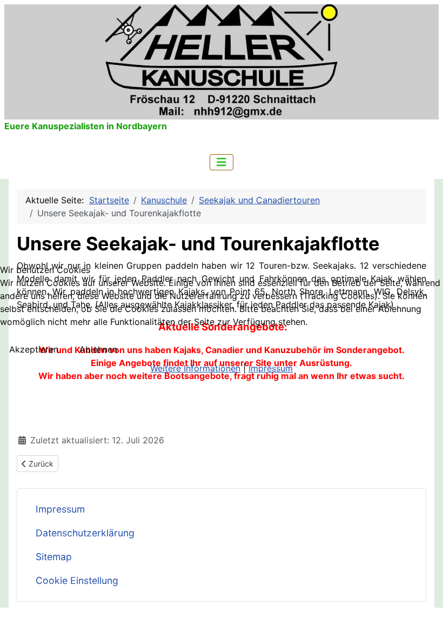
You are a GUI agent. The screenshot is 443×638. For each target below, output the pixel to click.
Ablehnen (98, 349)
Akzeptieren (33, 349)
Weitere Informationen (195, 368)
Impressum (271, 368)
